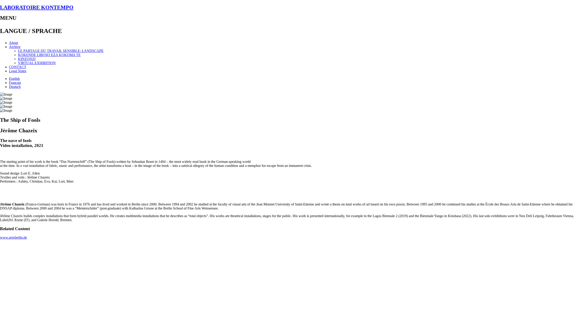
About (13, 43)
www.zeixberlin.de (13, 237)
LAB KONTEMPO (36, 7)
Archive (14, 47)
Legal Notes (17, 71)
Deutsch (15, 87)
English (14, 79)
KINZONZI (26, 59)
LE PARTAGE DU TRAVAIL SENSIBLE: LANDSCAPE (61, 51)
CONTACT (17, 67)
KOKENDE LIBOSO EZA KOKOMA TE (49, 55)
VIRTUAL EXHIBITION (37, 63)
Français (15, 83)
